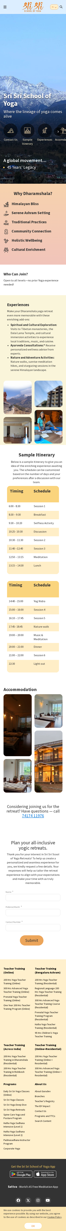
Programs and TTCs (45, 1116)
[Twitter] (28, 1200)
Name (8, 892)
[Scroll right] (58, 131)
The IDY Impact (42, 1106)
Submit (31, 940)
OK (33, 1226)
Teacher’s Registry (45, 1101)
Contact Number (13, 922)
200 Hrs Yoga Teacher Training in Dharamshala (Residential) (16, 1060)
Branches (40, 1096)
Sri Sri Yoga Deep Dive (15, 1104)
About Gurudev (43, 1091)
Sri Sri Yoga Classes (14, 1099)
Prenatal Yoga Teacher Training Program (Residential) (46, 1016)
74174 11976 (33, 815)
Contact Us (40, 1111)
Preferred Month (13, 907)
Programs (10, 1084)
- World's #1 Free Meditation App (33, 1187)
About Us (40, 1084)
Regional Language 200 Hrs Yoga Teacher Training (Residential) (48, 992)
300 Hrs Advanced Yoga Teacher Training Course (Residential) (47, 1004)
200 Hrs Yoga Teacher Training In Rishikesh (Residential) (15, 1072)
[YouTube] (48, 1200)
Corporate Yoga (12, 1148)
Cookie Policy (54, 1217)
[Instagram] (38, 1200)
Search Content (43, 1121)
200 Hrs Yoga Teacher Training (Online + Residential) (46, 1060)
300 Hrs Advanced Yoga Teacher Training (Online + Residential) (48, 1072)
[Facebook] (18, 1200)
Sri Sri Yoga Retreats (14, 1109)
